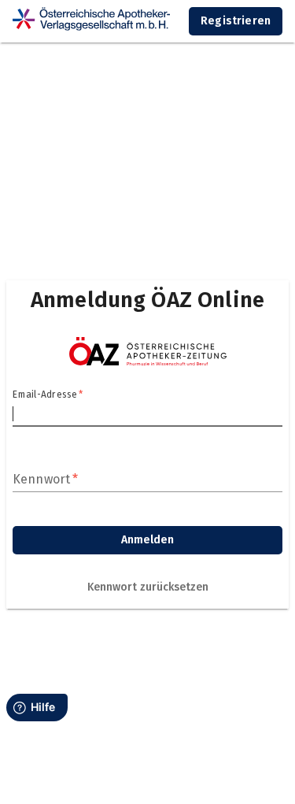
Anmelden (147, 539)
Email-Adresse (48, 394)
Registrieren (236, 21)
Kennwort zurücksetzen (147, 587)
